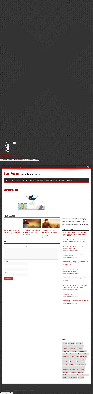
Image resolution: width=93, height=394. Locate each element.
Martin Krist (72, 369)
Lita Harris (65, 367)
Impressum (21, 167)
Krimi (18, 180)
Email (5, 267)
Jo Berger (83, 359)
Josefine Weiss (66, 361)
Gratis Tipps (49, 180)
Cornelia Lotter (66, 351)
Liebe (6, 180)
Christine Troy (72, 348)
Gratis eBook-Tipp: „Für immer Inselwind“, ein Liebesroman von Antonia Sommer (12, 232)
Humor (25, 180)
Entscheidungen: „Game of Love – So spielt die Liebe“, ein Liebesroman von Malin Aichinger (75, 233)
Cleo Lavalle (79, 348)
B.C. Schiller (65, 346)
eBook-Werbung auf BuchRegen (10, 167)
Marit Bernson (82, 367)
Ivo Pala (77, 359)
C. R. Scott (65, 348)
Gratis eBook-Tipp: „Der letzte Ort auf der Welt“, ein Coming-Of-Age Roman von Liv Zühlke (76, 286)
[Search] (88, 167)
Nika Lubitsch (81, 372)
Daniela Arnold (74, 351)
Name (5, 261)
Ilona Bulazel (65, 359)
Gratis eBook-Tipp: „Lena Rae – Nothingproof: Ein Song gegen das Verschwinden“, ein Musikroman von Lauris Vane (75, 262)
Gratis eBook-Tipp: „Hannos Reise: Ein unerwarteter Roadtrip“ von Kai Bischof (76, 270)
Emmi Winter (65, 353)
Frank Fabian (85, 353)
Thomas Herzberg (73, 377)
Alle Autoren (60, 180)
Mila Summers (66, 372)
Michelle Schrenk (80, 369)
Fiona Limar (78, 353)
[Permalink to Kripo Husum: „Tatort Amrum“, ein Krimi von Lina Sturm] (32, 223)
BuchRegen (11, 173)
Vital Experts (81, 377)
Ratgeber (40, 180)
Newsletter (70, 180)
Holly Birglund (83, 356)
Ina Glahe (72, 359)
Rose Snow (65, 377)
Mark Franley (66, 369)
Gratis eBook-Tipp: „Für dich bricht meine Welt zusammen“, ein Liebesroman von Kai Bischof (74, 240)
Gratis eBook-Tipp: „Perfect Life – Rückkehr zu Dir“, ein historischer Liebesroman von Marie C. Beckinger (76, 278)
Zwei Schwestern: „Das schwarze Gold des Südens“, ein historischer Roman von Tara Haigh (50, 233)
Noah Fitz (65, 374)
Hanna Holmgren (75, 356)
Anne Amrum (79, 343)
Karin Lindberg (80, 361)
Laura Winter (71, 364)
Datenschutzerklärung (30, 167)
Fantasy (32, 180)
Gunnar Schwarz (66, 356)
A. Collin (65, 343)
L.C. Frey (65, 364)
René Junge (78, 374)
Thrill (12, 180)
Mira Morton (73, 372)
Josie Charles (73, 361)
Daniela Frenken (82, 351)
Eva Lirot (72, 353)
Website (6, 272)
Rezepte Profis (85, 374)
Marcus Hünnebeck (73, 367)
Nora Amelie (71, 374)
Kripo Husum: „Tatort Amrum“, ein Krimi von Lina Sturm (32, 231)
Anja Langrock (71, 343)
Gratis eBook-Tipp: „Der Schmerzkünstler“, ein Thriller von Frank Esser (74, 247)
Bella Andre (80, 346)
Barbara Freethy (73, 346)
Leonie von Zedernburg (81, 364)
